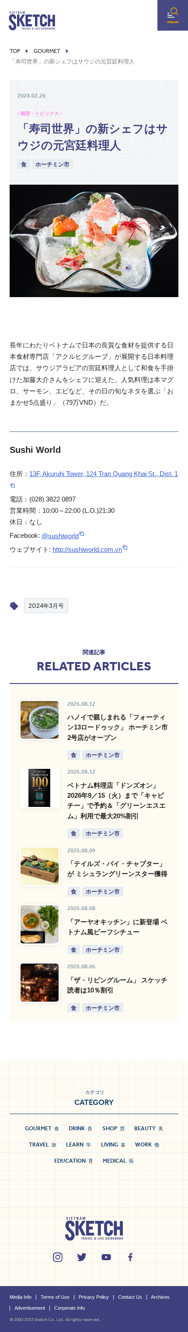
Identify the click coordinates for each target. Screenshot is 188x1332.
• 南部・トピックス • (39, 113)
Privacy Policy (94, 1297)
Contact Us (130, 1297)
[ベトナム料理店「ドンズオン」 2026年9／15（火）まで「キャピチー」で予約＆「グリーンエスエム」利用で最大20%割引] (39, 788)
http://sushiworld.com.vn (87, 549)
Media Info (20, 1297)
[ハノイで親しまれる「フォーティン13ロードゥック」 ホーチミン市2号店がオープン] (39, 720)
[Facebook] (130, 1257)
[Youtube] (106, 1257)
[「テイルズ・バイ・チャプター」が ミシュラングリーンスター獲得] (39, 866)
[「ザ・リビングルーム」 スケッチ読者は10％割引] (39, 982)
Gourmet (47, 51)
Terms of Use (55, 1297)
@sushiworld (60, 536)
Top (15, 51)
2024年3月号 (46, 605)
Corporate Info (69, 1308)
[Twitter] (82, 1257)
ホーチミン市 (52, 164)
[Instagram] (58, 1257)
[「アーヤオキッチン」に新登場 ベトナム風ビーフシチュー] (39, 924)
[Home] (32, 21)
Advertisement (29, 1308)
